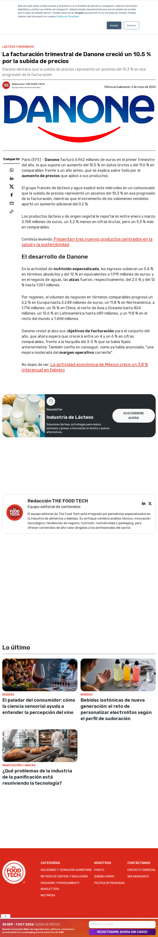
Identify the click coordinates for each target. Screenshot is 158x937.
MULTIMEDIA (48, 895)
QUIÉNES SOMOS (104, 876)
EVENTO (99, 870)
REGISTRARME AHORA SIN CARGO (122, 932)
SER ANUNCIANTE (138, 876)
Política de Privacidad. (67, 16)
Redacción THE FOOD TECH (28, 84)
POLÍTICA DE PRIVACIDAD (109, 883)
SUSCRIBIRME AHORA (133, 415)
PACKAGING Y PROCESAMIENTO (60, 883)
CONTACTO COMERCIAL (141, 870)
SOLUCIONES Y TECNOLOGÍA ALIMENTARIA (66, 870)
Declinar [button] (131, 25)
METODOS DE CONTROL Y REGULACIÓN (64, 876)
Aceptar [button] (114, 25)
